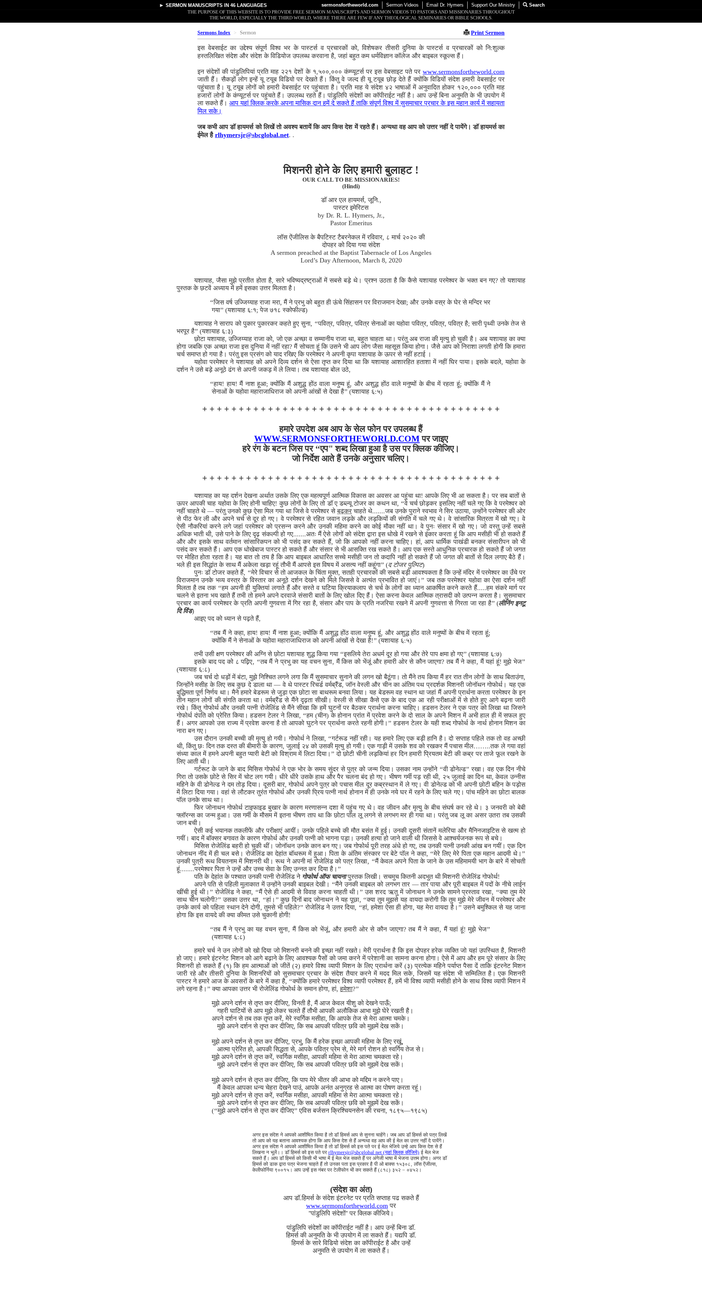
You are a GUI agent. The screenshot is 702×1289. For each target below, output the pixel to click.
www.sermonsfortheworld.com (464, 71)
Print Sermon (488, 33)
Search (536, 5)
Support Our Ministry (493, 5)
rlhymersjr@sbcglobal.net (252, 135)
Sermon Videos (402, 5)
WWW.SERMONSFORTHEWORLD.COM (337, 438)
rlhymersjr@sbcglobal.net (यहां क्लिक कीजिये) (373, 1152)
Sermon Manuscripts (194, 5)
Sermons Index (213, 32)
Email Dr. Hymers (445, 5)
